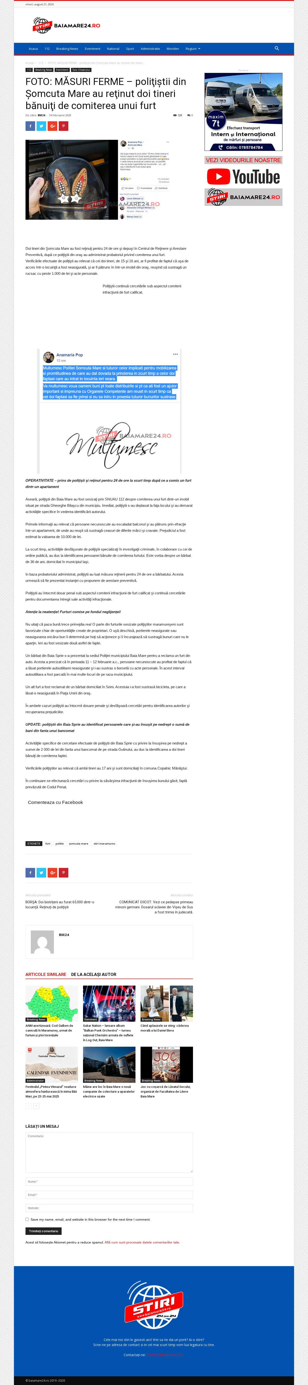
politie (60, 843)
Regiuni (191, 48)
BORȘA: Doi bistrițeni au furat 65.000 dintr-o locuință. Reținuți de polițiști (60, 904)
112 (47, 48)
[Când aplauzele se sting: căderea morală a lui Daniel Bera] (167, 1004)
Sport (130, 48)
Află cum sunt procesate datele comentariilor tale (142, 1242)
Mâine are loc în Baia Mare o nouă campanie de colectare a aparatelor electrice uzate (109, 1091)
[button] (276, 49)
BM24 (41, 115)
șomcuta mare (78, 843)
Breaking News (67, 48)
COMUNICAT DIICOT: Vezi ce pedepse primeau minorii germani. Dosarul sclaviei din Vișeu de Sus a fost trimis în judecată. (154, 907)
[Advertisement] (194, 25)
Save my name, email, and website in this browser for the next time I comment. (91, 1219)
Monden (173, 48)
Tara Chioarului (81, 69)
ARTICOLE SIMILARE (46, 974)
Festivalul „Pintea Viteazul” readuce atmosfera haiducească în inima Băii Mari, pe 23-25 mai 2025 (51, 1091)
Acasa (33, 48)
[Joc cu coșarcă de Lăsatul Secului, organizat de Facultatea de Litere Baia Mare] (167, 1065)
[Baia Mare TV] (243, 181)
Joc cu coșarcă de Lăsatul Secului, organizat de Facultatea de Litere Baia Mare (166, 1091)
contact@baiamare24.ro (165, 1355)
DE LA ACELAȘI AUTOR (93, 974)
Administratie (150, 48)
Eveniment (92, 48)
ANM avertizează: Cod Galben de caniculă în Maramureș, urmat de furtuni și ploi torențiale (49, 1030)
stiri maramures (104, 843)
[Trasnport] (243, 112)
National (113, 48)
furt (47, 843)
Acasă (30, 63)
